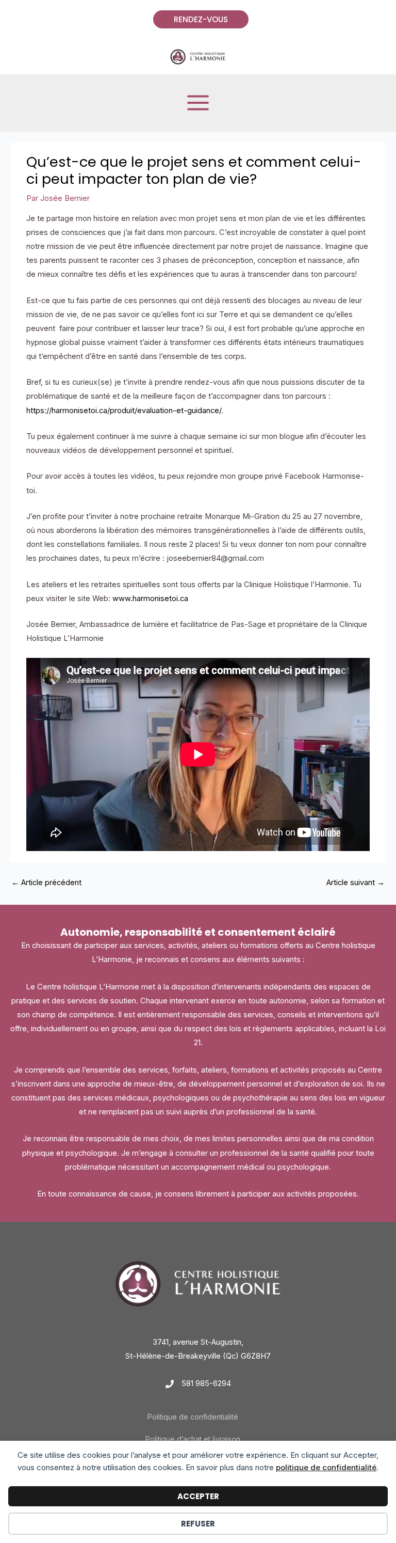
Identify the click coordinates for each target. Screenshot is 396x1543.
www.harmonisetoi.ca (150, 598)
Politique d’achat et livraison (192, 1439)
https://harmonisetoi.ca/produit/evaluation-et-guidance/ (123, 410)
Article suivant (355, 882)
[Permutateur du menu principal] (198, 103)
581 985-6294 (206, 1383)
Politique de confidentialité (192, 1416)
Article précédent (46, 882)
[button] (198, 19)
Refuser (198, 1523)
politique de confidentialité (326, 1467)
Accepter (198, 1496)
